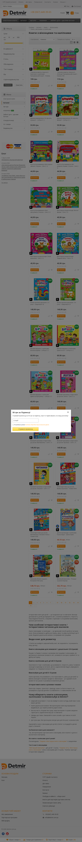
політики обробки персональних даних (37, 424)
